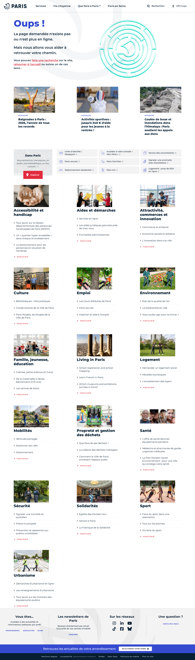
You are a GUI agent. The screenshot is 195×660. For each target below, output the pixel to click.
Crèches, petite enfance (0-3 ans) (34, 372)
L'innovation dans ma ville (157, 240)
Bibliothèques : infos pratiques (33, 301)
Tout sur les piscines (153, 523)
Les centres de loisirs (27, 388)
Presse (102, 657)
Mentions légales (49, 657)
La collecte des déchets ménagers (98, 449)
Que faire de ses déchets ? (94, 443)
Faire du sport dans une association (155, 516)
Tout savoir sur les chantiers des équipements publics (34, 599)
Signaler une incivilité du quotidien (30, 516)
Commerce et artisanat (155, 227)
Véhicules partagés (26, 438)
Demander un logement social (159, 367)
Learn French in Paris (91, 377)
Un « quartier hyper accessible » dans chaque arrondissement (34, 237)
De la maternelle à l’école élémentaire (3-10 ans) (30, 380)
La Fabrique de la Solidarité (94, 527)
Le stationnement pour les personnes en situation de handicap (31, 247)
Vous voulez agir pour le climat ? (160, 314)
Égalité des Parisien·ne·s (92, 514)
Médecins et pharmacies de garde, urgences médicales (161, 450)
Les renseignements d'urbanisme (35, 590)
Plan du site (147, 657)
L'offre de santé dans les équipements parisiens (155, 440)
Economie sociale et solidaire (158, 233)
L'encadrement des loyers (156, 381)
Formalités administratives (94, 234)
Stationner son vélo (27, 445)
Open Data (112, 657)
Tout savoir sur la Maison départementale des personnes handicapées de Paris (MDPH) (33, 225)
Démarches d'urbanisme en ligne (35, 583)
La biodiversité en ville (154, 307)
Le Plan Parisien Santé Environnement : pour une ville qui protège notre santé (159, 460)
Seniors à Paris (87, 520)
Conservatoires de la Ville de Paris (35, 307)
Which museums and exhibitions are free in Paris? (98, 386)
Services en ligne (88, 218)
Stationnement (24, 452)
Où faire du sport (151, 530)
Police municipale (26, 523)
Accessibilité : (78, 657)
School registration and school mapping (96, 369)
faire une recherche (45, 60)
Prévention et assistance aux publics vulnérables (32, 532)
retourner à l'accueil (27, 64)
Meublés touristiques (154, 374)
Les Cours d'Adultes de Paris (95, 301)
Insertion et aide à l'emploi (94, 314)
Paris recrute (86, 307)
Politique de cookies (130, 657)
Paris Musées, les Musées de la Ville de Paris (33, 316)
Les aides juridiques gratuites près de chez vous (98, 227)
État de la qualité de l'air (156, 301)
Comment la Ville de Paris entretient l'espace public (93, 458)
